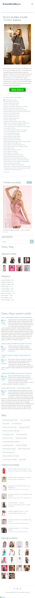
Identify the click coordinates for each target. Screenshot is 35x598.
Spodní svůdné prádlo (23, 161)
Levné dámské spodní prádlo (11, 130)
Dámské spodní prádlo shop (11, 118)
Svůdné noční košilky (9, 164)
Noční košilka (7, 143)
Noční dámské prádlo (24, 141)
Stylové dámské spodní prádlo (12, 163)
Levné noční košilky (9, 131)
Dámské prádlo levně (9, 110)
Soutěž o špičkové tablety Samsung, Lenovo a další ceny (16, 347)
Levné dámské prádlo (9, 128)
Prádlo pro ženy (8, 158)
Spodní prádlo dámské (22, 159)
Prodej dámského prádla (19, 158)
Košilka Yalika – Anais (11, 230)
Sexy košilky (4, 297)
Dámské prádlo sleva (21, 110)
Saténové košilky (6, 293)
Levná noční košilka (9, 126)
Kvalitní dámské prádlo (19, 125)
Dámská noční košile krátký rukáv (11, 431)
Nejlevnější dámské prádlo (11, 141)
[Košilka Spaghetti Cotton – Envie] (4, 513)
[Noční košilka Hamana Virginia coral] (4, 471)
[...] (14, 324)
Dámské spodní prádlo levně (11, 115)
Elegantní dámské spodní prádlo (12, 121)
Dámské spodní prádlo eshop (12, 113)
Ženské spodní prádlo (10, 168)
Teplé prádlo (7, 166)
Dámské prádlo (8, 108)
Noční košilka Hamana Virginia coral (19, 469)
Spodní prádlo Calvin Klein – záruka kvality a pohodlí (15, 362)
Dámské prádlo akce (18, 108)
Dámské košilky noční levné (11, 101)
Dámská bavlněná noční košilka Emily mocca (19, 520)
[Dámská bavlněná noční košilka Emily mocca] (4, 521)
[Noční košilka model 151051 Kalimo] (17, 44)
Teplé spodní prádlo (16, 166)
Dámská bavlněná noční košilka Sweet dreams (20, 495)
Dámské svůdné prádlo (10, 120)
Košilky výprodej (8, 125)
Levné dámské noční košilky (22, 126)
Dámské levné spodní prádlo (11, 103)
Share (5, 172)
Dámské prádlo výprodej (10, 111)
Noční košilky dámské (22, 146)
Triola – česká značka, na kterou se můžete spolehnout (16, 386)
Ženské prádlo (26, 166)
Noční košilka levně (9, 145)
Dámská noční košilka (11, 100)
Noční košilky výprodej (10, 154)
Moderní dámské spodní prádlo (12, 136)
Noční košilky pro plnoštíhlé (11, 153)
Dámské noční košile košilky (11, 105)
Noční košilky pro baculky (10, 151)
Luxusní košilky (5, 291)
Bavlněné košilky (5, 282)
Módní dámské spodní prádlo (11, 138)
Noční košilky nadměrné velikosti (12, 149)
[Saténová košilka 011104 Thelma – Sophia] (4, 530)
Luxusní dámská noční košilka (12, 135)
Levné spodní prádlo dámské (11, 133)
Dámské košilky (9, 97)
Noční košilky (17, 97)
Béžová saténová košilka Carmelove (19, 477)
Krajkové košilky (5, 284)
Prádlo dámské (20, 156)
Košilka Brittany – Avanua (16, 503)
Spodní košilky (5, 289)
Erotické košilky (5, 300)
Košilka (23, 121)
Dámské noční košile (8, 438)
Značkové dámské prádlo (23, 168)
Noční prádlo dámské (9, 156)
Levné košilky (23, 130)
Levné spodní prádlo (20, 131)
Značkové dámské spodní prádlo (13, 169)
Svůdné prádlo (19, 164)
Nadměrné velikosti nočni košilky (12, 140)
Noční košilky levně (9, 148)
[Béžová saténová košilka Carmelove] (4, 479)
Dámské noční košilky (9, 106)
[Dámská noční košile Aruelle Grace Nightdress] (4, 488)
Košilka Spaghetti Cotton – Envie (18, 511)
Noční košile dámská (21, 434)
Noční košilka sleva (19, 145)
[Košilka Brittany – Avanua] (4, 504)
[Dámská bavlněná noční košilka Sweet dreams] (4, 496)
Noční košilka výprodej (10, 146)
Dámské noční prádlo (21, 106)
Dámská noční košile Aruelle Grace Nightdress (19, 486)
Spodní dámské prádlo (10, 159)
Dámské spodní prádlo (24, 111)
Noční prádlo (19, 154)
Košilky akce (7, 123)
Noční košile (4, 295)
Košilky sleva (26, 123)
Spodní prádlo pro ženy (10, 161)
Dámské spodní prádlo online (12, 116)
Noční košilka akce (16, 143)
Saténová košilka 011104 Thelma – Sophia (19, 529)
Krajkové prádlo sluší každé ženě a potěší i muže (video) (16, 317)
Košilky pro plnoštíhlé (16, 123)
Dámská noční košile (24, 427)
